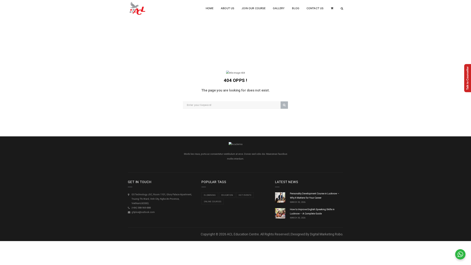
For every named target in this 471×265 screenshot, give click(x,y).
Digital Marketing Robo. (326, 234)
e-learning (210, 195)
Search (284, 105)
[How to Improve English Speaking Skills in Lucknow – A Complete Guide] (280, 213)
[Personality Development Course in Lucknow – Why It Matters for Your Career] (280, 197)
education (227, 195)
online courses (212, 201)
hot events (245, 195)
